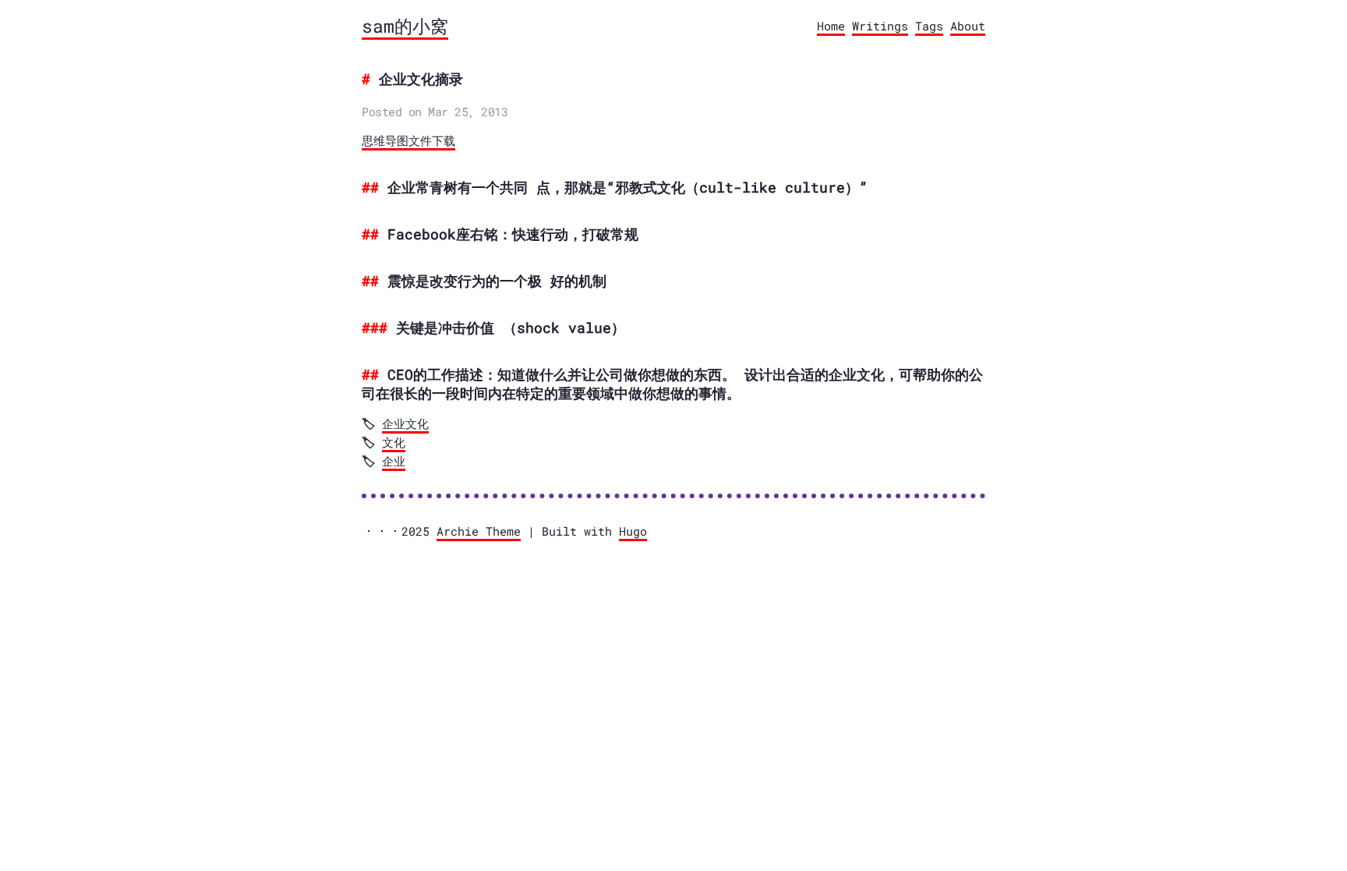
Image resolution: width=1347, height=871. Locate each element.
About (967, 26)
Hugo (633, 531)
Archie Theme (479, 531)
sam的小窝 (405, 25)
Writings (880, 26)
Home (831, 26)
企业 (393, 461)
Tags (929, 26)
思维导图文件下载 (408, 141)
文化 (393, 442)
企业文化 (405, 423)
